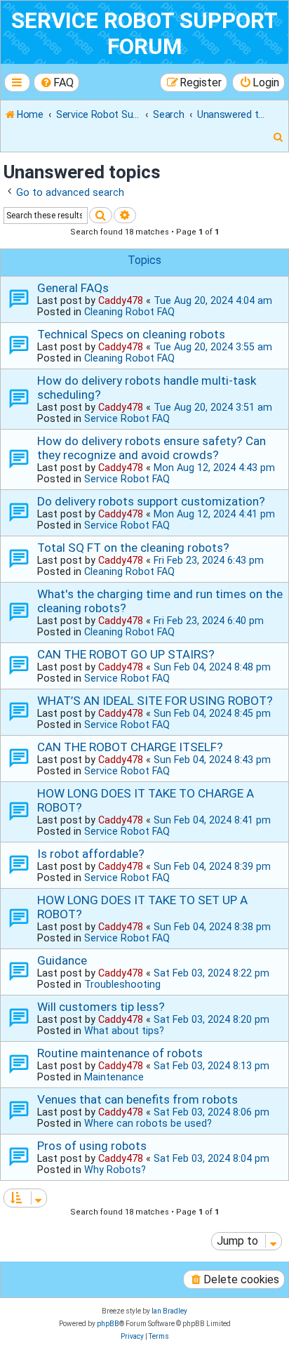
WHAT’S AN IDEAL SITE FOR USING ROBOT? (155, 701)
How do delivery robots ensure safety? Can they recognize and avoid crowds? (151, 448)
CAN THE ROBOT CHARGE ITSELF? (130, 747)
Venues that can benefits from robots (137, 1099)
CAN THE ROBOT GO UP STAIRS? (126, 654)
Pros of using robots (92, 1146)
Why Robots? (115, 1169)
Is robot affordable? (90, 854)
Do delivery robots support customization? (151, 501)
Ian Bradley (169, 1311)
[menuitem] (57, 82)
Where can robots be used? (148, 1123)
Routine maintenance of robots (120, 1053)
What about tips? (124, 1030)
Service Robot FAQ (127, 418)
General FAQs (73, 288)
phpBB (108, 1324)
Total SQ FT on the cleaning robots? (133, 548)
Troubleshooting (122, 984)
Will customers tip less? (101, 1007)
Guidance (62, 960)
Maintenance (114, 1077)
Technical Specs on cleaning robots (131, 334)
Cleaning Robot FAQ (129, 311)
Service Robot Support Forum (144, 34)
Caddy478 (120, 300)
